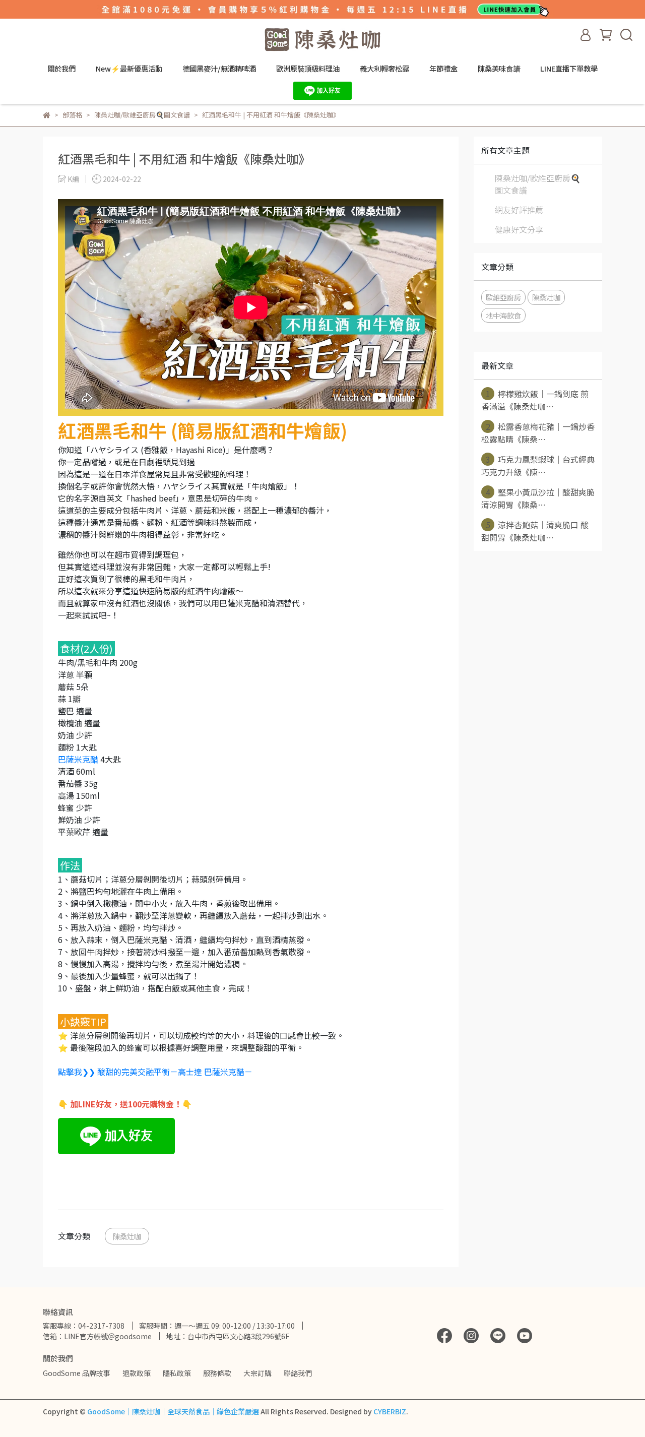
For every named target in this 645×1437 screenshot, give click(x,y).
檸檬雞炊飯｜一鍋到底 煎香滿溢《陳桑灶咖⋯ (535, 400)
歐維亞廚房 (503, 297)
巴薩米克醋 (78, 759)
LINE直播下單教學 (569, 69)
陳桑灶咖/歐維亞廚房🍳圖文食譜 (537, 184)
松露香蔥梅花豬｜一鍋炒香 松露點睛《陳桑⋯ (538, 432)
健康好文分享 (519, 229)
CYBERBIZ (389, 1411)
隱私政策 (177, 1373)
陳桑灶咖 (127, 1236)
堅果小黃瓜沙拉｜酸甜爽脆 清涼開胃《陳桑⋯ (538, 498)
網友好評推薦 (519, 210)
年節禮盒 (443, 69)
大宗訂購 (257, 1373)
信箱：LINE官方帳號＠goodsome (97, 1336)
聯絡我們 (298, 1373)
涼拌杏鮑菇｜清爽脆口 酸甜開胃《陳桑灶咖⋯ (535, 531)
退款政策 (136, 1373)
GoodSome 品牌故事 (76, 1373)
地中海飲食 (503, 315)
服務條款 (217, 1373)
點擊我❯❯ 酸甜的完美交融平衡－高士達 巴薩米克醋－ (155, 1072)
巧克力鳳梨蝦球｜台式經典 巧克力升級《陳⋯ (538, 465)
